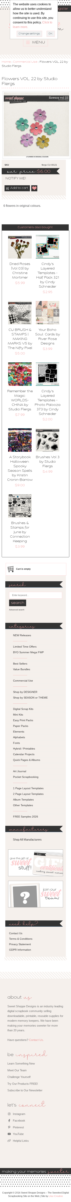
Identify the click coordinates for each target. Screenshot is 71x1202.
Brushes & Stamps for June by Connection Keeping (20, 532)
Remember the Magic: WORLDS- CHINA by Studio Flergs (20, 400)
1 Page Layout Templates (28, 788)
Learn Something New (21, 1063)
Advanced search (16, 610)
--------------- (20, 640)
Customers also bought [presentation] (35, 227)
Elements (18, 731)
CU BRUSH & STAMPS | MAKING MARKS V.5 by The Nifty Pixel (20, 339)
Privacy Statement (20, 944)
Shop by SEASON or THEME (30, 697)
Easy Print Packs (23, 720)
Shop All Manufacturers (27, 839)
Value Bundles (21, 669)
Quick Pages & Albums (26, 759)
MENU (38, 42)
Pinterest (18, 1127)
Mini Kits (18, 714)
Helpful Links (20, 1140)
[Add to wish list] (34, 188)
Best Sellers (20, 663)
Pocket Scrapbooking (25, 776)
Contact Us (15, 933)
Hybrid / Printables (24, 748)
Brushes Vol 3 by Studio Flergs (47, 462)
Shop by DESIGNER (25, 691)
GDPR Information (20, 949)
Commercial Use (25, 62)
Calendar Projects (23, 754)
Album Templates (23, 799)
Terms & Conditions (20, 938)
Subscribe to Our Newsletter (24, 1090)
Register (61, 8)
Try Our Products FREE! (22, 1083)
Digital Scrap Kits (23, 708)
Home (6, 62)
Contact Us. (36, 1039)
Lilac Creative (56, 1196)
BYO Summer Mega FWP (28, 652)
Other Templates (23, 805)
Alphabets (19, 737)
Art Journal (19, 771)
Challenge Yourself (18, 1076)
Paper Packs (20, 725)
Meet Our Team (17, 1070)
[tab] (35, 227)
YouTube (18, 1134)
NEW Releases (22, 635)
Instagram (18, 1114)
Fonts (16, 742)
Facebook (18, 1120)
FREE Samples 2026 (25, 816)
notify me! (12, 178)
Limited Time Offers (25, 646)
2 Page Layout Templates (28, 793)
